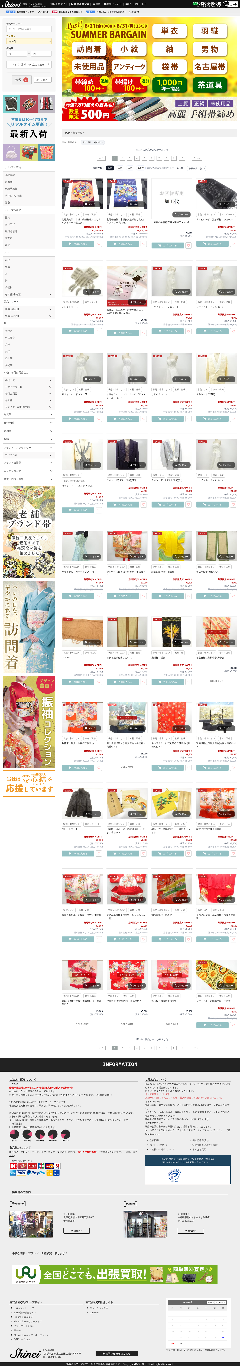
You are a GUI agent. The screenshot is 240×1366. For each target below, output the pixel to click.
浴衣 (7, 202)
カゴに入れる (80, 243)
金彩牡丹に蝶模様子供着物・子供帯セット (126, 573)
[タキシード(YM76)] (216, 368)
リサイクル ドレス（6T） (210, 307)
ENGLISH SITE (137, 4)
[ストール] (82, 631)
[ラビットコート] (82, 803)
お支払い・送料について (162, 1149)
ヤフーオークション (24, 1326)
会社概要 (154, 1140)
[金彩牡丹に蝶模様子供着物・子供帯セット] (127, 546)
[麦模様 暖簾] (171, 631)
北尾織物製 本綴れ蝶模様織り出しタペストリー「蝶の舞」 (81, 221)
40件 (110, 168)
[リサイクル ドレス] (171, 368)
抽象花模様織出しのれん (119, 657)
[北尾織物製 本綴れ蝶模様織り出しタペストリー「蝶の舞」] (82, 193)
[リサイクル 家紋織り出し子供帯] (216, 975)
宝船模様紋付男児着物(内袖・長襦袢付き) (216, 745)
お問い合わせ (114, 4)
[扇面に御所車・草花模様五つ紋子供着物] (216, 889)
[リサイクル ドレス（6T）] (216, 281)
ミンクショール (70, 307)
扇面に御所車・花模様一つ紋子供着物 (81, 915)
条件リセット (42, 79)
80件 (130, 168)
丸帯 (7, 351)
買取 (97, 4)
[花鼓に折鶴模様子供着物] (216, 803)
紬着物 (8, 181)
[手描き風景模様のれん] (216, 546)
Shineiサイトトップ (24, 1308)
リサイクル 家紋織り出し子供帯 (213, 1000)
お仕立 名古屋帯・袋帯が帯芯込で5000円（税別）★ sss (125, 311)
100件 (141, 168)
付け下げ (10, 224)
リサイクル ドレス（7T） (165, 307)
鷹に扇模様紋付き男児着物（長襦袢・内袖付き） (126, 745)
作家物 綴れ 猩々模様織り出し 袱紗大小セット (126, 831)
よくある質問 (199, 1149)
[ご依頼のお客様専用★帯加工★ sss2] (171, 198)
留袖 (7, 245)
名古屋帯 (10, 337)
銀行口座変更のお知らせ (70, 12)
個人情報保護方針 (201, 1140)
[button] (195, 1175)
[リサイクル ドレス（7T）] (171, 281)
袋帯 (7, 344)
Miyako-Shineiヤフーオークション (31, 1335)
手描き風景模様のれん (207, 571)
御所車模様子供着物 (161, 915)
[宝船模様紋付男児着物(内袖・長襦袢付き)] (216, 717)
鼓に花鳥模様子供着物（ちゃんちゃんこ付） (126, 916)
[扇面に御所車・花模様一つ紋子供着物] (82, 889)
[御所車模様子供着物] (171, 889)
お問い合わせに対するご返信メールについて (118, 12)
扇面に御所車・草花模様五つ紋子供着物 (215, 916)
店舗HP (78, 1230)
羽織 (7, 267)
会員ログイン (60, 4)
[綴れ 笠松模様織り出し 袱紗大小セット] (171, 803)
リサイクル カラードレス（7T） (79, 571)
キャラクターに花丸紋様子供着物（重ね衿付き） (170, 745)
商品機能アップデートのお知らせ (33, 12)
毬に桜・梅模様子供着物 (164, 1000)
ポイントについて (159, 1145)
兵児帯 (8, 365)
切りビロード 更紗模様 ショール (214, 219)
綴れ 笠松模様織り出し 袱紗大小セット (170, 831)
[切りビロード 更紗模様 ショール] (216, 193)
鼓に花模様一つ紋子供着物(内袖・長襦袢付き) (81, 1002)
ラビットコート (70, 829)
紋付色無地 (11, 231)
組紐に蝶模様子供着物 (162, 571)
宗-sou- (17, 1330)
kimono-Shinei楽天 (23, 1317)
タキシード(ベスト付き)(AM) (121, 480)
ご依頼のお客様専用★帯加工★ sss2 (170, 222)
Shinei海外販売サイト (25, 1312)
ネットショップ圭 (99, 1308)
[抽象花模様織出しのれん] (127, 631)
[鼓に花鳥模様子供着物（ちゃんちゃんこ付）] (127, 889)
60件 (120, 168)
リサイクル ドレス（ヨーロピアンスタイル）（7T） (126, 396)
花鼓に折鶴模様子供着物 (208, 829)
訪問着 (8, 238)
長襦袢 (8, 287)
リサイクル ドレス (161, 394)
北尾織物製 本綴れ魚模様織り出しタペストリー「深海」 (126, 221)
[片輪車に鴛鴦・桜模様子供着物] (82, 717)
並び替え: (181, 168)
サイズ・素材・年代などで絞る (28, 64)
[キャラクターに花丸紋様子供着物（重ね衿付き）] (171, 717)
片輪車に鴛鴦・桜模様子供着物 (78, 743)
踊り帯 (8, 358)
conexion (94, 1312)
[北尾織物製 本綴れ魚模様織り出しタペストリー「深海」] (127, 193)
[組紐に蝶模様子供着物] (171, 546)
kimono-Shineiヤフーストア (28, 1321)
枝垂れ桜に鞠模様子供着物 (210, 657)
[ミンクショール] (82, 281)
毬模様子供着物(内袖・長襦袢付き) (124, 1000)
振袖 (7, 217)
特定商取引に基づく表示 (205, 1145)
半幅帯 (8, 330)
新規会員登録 (81, 4)
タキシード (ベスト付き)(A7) (166, 480)
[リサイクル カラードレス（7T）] (82, 546)
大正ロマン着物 (13, 195)
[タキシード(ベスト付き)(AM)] (127, 454)
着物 (7, 260)
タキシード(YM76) (205, 394)
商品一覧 (77, 132)
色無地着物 (11, 188)
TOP (67, 132)
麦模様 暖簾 (158, 657)
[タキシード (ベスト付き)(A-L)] (82, 454)
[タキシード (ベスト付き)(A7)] (171, 454)
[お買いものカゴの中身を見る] (230, 7)
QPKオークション (23, 1339)
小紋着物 (10, 175)
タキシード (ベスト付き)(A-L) (77, 486)
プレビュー (93, 204)
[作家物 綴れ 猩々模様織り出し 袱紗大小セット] (127, 803)
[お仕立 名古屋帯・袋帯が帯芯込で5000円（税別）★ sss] (127, 286)
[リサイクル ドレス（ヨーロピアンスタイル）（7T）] (127, 368)
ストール (66, 657)
